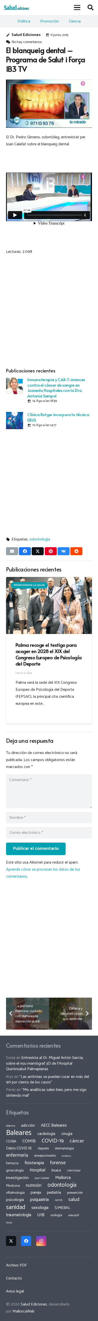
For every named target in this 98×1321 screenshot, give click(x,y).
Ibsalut (56, 1170)
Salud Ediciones (26, 35)
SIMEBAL (62, 1208)
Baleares (18, 1133)
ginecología (15, 1170)
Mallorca (63, 1177)
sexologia (39, 1207)
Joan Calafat (42, 1178)
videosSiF (73, 1215)
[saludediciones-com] (16, 7)
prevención (75, 1192)
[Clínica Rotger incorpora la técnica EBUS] (14, 420)
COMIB (29, 1141)
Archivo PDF (16, 1265)
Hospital (37, 1170)
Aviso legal (15, 1291)
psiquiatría (39, 1199)
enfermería (17, 1155)
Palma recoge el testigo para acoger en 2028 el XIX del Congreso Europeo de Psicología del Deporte (49, 654)
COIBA (11, 1141)
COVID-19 (53, 1140)
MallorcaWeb (23, 1311)
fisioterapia (34, 1162)
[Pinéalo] (51, 551)
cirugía (66, 1133)
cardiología (46, 1134)
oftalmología (15, 1193)
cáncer (77, 1141)
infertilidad (73, 1170)
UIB (40, 1214)
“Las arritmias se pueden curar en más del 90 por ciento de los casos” (47, 1079)
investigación (17, 1177)
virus (9, 1222)
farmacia (12, 1163)
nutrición (33, 1185)
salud (73, 1199)
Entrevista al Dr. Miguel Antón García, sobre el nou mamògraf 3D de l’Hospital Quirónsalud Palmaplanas (44, 1063)
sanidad (15, 1207)
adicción (28, 1125)
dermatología (64, 1148)
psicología (15, 1199)
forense (58, 1163)
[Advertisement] (49, 310)
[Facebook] (26, 1241)
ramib (58, 1200)
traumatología (18, 1215)
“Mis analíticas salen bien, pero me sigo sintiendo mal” (46, 1092)
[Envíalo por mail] (12, 551)
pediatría (54, 1192)
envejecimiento (45, 1155)
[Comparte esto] (25, 551)
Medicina (13, 1186)
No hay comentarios (27, 42)
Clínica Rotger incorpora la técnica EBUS (58, 417)
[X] (11, 1241)
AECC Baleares (54, 1125)
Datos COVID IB (19, 1148)
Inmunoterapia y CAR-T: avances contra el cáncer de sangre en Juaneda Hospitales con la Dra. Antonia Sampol (56, 387)
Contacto (14, 1278)
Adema (10, 1126)
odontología (39, 539)
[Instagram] (41, 1241)
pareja (36, 1192)
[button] (77, 7)
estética (66, 1156)
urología (56, 1215)
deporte (43, 1148)
